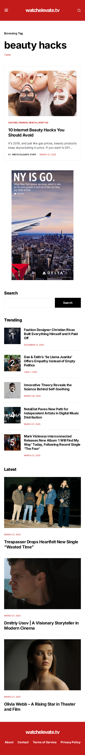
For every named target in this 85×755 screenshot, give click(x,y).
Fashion (23, 122)
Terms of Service (45, 742)
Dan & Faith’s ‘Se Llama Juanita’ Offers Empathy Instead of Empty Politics (49, 361)
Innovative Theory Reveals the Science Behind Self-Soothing (48, 387)
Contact (23, 742)
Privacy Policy (70, 742)
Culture (12, 122)
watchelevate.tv (42, 10)
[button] (6, 10)
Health (33, 122)
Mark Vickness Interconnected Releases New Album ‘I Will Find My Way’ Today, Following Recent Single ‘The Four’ (52, 442)
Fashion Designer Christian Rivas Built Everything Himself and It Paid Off (51, 334)
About (9, 742)
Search (11, 293)
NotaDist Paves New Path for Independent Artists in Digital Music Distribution (51, 413)
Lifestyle (43, 122)
